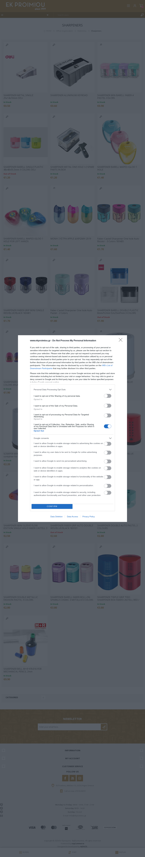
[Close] (121, 340)
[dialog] (72, 428)
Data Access (72, 516)
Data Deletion (56, 516)
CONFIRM (52, 506)
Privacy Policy (88, 516)
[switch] (107, 396)
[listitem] (72, 389)
